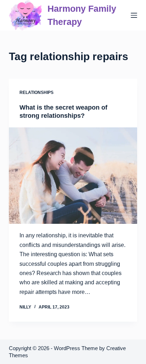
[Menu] (134, 15)
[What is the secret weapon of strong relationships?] (73, 175)
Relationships (36, 92)
